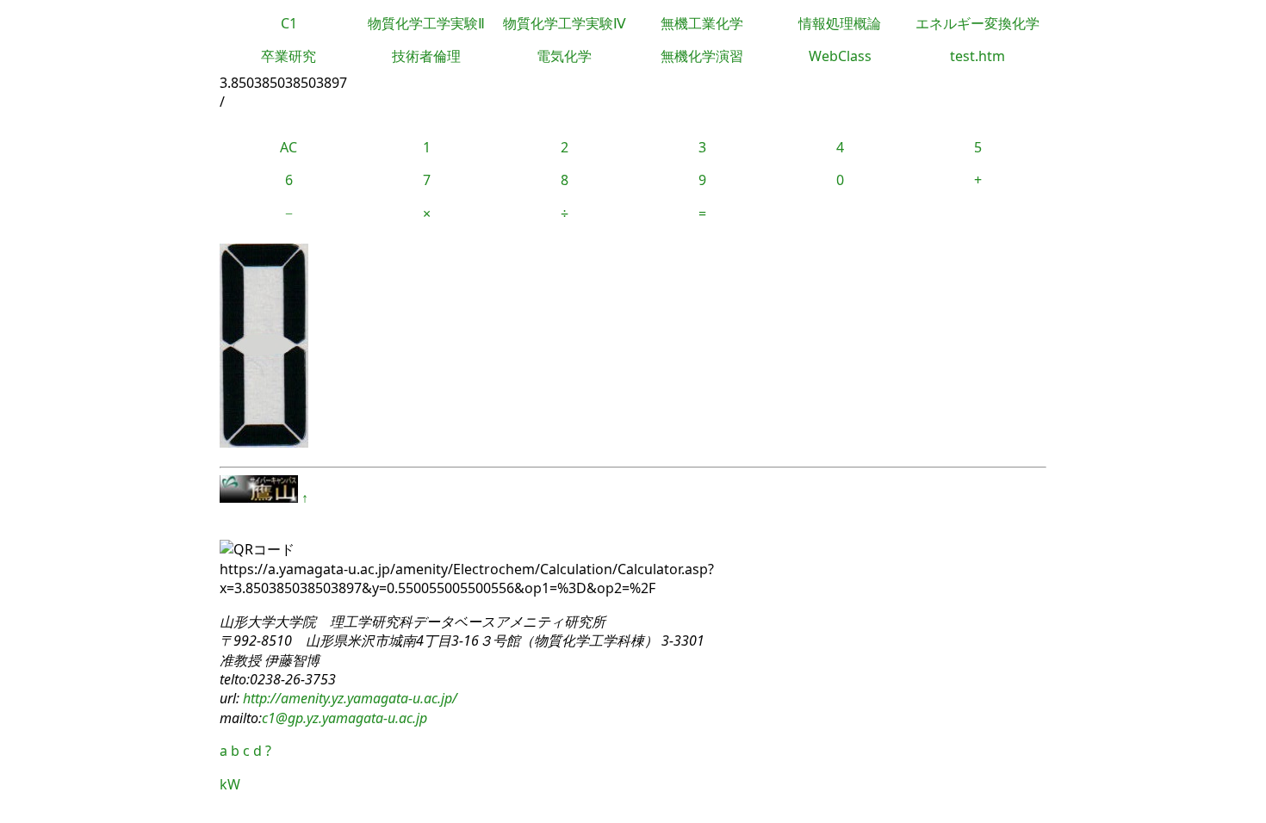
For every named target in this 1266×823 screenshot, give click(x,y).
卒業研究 (288, 55)
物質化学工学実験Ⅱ (426, 23)
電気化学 (564, 55)
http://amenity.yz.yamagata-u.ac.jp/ (348, 698)
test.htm (977, 55)
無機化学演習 (702, 55)
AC (288, 147)
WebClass (840, 55)
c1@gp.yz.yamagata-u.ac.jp (344, 718)
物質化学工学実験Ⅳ (564, 23)
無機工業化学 (702, 23)
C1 (289, 23)
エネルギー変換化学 (977, 23)
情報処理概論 (839, 23)
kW (230, 784)
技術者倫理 (426, 55)
